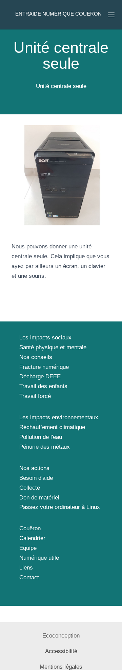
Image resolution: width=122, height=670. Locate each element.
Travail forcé (35, 396)
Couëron (30, 528)
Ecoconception (61, 635)
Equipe (28, 548)
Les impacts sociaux (45, 337)
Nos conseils (35, 357)
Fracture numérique (44, 367)
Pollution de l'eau (40, 437)
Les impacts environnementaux (58, 417)
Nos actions (34, 468)
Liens (26, 567)
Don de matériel (39, 497)
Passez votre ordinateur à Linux (59, 507)
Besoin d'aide (36, 478)
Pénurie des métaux (44, 447)
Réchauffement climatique (52, 427)
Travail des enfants (43, 386)
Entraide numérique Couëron (58, 14)
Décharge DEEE (40, 376)
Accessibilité (61, 651)
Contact (29, 577)
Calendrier (32, 538)
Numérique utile (39, 558)
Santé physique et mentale (52, 347)
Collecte (29, 488)
